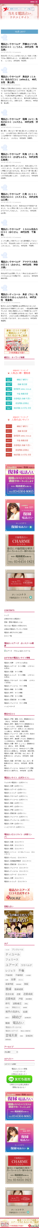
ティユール (13, 954)
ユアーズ (12, 965)
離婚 (8, 1023)
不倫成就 (9, 975)
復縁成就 (18, 989)
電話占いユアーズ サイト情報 (14, 666)
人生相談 (28, 975)
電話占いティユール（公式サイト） (16, 799)
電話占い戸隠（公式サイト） (14, 810)
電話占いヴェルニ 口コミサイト (15, 857)
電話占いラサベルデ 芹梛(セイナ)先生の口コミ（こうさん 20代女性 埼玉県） (19, 46)
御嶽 (26, 983)
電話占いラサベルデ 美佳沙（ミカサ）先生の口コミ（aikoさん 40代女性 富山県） (18, 79)
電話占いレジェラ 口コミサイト (15, 881)
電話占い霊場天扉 (25, 1031)
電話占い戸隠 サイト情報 (13, 696)
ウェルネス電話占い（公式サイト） (16, 782)
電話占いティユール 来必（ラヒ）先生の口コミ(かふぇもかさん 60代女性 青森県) (19, 297)
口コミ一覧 (8, 636)
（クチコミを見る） (21, 663)
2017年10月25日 (6, 127)
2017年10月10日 (6, 162)
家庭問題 (9, 984)
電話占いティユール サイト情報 (15, 686)
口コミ (21, 980)
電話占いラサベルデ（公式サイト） (16, 796)
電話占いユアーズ (12, 1031)
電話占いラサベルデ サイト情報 (15, 680)
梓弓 (8, 1003)
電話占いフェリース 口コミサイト (16, 868)
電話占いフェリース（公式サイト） (16, 817)
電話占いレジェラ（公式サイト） (15, 793)
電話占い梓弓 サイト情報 (13, 693)
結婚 (25, 1011)
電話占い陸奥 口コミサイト (14, 845)
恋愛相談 (10, 998)
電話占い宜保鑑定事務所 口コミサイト (18, 861)
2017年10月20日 (6, 237)
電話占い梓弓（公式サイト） (14, 806)
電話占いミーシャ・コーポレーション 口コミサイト (19, 853)
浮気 (26, 1004)
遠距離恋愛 (28, 1017)
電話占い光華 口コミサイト (14, 878)
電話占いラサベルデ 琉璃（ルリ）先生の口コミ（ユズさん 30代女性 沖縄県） (19, 122)
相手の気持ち (13, 1011)
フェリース (12, 959)
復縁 (8, 989)
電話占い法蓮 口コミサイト (14, 842)
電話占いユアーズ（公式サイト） (15, 789)
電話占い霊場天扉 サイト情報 (14, 700)
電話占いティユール (13, 1027)
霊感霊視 (29, 1036)
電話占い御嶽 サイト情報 (13, 689)
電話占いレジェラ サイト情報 (14, 675)
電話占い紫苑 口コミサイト (14, 849)
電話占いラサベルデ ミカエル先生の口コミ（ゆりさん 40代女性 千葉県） (19, 232)
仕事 (7, 980)
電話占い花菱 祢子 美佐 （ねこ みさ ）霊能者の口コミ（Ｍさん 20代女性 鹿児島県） (18, 763)
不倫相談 (19, 975)
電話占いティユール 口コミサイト (16, 871)
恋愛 (18, 994)
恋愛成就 (28, 993)
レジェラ (10, 970)
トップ (6, 615)
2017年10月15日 (6, 270)
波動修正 (17, 1003)
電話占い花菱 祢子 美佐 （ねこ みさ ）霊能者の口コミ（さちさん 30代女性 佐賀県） (18, 755)
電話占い (18, 1023)
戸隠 (21, 998)
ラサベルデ (26, 965)
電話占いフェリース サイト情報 (15, 703)
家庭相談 (18, 984)
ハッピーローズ (9, 706)
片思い (7, 1007)
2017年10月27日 (6, 52)
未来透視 (29, 999)
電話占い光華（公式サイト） (14, 786)
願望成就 (8, 1039)
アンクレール (17, 949)
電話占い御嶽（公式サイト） (14, 803)
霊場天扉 (11, 1035)
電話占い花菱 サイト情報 (13, 672)
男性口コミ (16, 1007)
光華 (13, 979)
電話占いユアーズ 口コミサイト (15, 874)
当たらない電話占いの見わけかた (15, 626)
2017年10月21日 (6, 202)
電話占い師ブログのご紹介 (13, 632)
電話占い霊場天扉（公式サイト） (15, 813)
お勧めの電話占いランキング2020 (15, 629)
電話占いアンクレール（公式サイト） (17, 820)
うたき (7, 949)
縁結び (17, 1017)
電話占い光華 (8, 663)
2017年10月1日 (5, 303)
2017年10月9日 (5, 85)
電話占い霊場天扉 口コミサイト (15, 864)
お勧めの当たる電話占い (12, 619)
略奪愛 (25, 1007)
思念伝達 (10, 994)
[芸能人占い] (18, 936)
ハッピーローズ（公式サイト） (14, 827)
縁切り (7, 1017)
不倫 (21, 970)
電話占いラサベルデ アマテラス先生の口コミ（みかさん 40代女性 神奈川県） (19, 264)
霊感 (21, 1036)
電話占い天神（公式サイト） (14, 824)
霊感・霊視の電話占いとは (13, 622)
